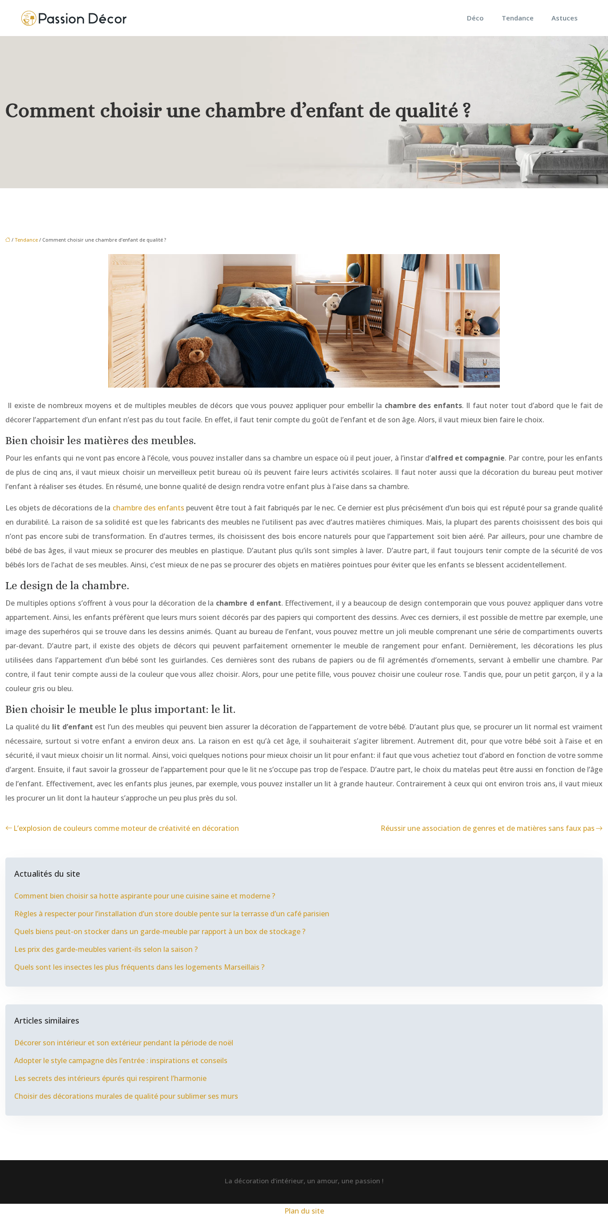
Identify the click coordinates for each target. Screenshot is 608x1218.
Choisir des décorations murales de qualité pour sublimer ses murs (126, 1096)
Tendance (518, 17)
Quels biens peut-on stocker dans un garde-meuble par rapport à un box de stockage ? (159, 931)
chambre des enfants (148, 508)
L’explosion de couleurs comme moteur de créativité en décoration (126, 828)
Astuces (564, 17)
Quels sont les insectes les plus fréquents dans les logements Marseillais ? (139, 967)
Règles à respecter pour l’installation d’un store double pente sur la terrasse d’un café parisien (171, 914)
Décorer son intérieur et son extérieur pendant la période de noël (123, 1043)
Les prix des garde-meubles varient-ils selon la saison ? (106, 949)
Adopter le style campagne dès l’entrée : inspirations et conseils (120, 1060)
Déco (475, 17)
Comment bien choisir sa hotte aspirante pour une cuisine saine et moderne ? (144, 896)
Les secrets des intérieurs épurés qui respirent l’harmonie (110, 1078)
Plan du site (304, 1211)
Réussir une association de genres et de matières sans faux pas (488, 828)
